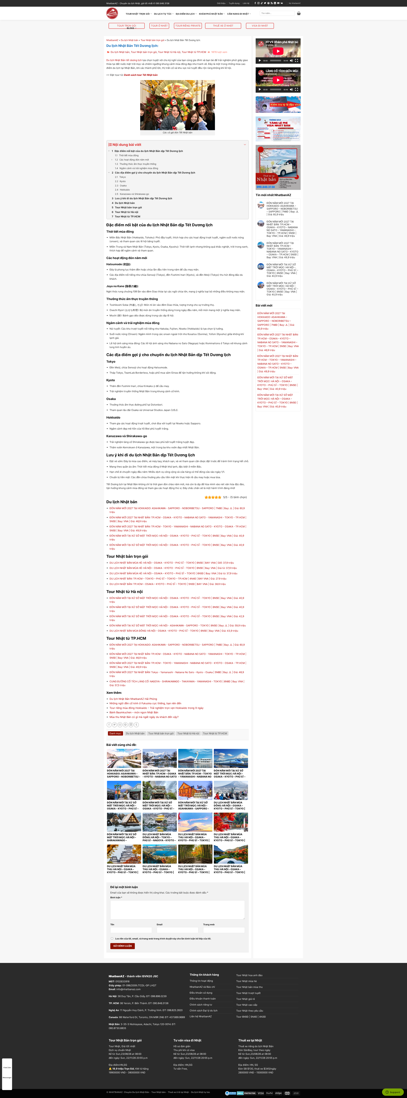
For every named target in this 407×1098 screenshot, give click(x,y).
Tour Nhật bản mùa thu (249, 987)
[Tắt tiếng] (291, 60)
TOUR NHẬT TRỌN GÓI (138, 14)
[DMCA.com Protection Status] (246, 1093)
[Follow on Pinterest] (268, 3)
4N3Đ (262, 1016)
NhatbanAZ (112, 40)
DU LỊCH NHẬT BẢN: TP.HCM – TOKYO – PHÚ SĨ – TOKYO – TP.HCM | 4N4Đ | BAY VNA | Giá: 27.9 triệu (168, 578)
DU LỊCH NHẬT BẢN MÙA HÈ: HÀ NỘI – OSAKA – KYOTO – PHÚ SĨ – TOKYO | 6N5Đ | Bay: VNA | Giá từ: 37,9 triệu (173, 573)
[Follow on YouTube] (278, 3)
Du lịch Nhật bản (129, 40)
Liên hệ (246, 3)
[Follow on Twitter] (265, 3)
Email (159, 924)
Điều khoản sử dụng (201, 992)
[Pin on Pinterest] (125, 724)
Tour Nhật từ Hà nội (169, 52)
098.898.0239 (158, 996)
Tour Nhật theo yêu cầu (249, 1010)
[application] (278, 51)
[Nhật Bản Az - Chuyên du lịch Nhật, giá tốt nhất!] (113, 13)
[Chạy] (259, 60)
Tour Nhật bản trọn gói (152, 40)
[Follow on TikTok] (262, 3)
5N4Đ (254, 1016)
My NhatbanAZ (295, 3)
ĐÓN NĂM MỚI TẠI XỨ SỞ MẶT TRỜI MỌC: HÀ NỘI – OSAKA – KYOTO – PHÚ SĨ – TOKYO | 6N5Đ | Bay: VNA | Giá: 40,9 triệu (282, 270)
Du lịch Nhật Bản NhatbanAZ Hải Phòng (133, 698)
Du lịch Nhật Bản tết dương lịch (124, 60)
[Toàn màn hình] (296, 60)
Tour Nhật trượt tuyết (248, 993)
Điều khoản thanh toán (203, 998)
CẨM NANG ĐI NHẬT (238, 14)
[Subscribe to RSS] (272, 3)
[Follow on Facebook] (255, 3)
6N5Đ (245, 1016)
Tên (112, 924)
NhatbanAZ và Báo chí (202, 986)
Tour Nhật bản (158, 1092)
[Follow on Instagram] (258, 3)
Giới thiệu (221, 3)
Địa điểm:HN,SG (118, 1064)
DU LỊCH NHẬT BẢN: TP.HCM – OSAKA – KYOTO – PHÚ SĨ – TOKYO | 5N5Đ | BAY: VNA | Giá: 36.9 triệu (168, 584)
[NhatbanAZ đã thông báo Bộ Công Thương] (230, 1093)
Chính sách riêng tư (201, 1004)
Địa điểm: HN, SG (248, 1064)
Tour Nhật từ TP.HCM (194, 52)
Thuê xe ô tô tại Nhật (178, 1092)
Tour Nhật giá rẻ (245, 998)
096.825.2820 (175, 1010)
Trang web (209, 924)
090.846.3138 (160, 1003)
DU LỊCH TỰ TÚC (163, 14)
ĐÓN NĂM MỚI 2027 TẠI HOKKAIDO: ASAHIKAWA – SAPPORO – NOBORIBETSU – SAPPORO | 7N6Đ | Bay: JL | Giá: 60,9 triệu (282, 209)
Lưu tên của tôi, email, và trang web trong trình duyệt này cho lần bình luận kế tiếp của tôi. (163, 938)
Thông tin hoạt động (201, 980)
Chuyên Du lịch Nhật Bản (136, 1092)
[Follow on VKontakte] (282, 3)
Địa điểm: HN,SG (182, 1064)
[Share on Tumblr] (136, 724)
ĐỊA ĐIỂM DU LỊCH (185, 14)
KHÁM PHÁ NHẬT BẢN (211, 14)
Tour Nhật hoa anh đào (249, 975)
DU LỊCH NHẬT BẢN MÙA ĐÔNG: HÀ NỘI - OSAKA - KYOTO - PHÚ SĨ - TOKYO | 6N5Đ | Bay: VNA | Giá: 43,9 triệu (174, 630)
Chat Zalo (7, 1067)
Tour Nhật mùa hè (246, 981)
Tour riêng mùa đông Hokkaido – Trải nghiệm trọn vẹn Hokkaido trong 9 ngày (157, 707)
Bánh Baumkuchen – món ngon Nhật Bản (134, 712)
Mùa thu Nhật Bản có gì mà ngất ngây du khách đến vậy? (144, 717)
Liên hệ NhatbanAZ (201, 1016)
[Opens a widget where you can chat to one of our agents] (393, 1092)
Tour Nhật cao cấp (246, 1004)
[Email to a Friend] (119, 724)
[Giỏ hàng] (299, 13)
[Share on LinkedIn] (130, 724)
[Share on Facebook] (109, 724)
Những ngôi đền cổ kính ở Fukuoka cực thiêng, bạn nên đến (145, 703)
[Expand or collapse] (245, 144)
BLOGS (130, 28)
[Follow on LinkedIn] (275, 3)
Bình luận (116, 897)
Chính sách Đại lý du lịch (203, 1010)
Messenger (7, 1077)
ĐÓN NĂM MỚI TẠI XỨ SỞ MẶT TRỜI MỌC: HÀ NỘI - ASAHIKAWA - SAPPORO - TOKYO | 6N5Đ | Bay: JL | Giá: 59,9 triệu (178, 625)
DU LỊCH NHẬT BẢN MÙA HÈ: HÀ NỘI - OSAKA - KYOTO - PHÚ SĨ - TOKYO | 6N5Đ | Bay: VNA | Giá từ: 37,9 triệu (173, 567)
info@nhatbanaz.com (128, 989)
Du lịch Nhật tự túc (200, 1092)
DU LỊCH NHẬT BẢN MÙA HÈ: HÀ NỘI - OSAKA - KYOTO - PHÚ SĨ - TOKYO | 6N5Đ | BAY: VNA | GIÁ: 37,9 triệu (172, 562)
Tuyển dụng (234, 3)
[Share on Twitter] (114, 724)
